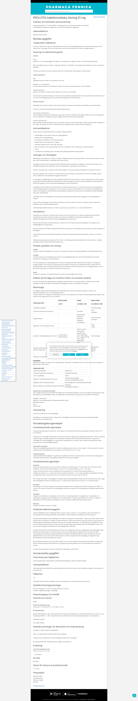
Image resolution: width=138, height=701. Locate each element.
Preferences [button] (74, 351)
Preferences (56, 354)
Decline (69, 354)
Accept (82, 354)
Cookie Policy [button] (81, 349)
